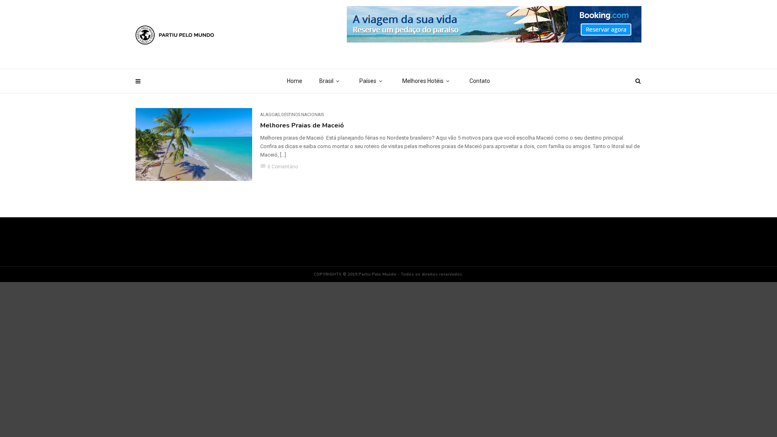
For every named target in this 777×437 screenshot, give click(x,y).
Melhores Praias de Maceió (302, 125)
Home (294, 81)
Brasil (326, 81)
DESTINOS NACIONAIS (302, 114)
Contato (479, 81)
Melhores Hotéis (423, 81)
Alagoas (270, 114)
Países (367, 81)
